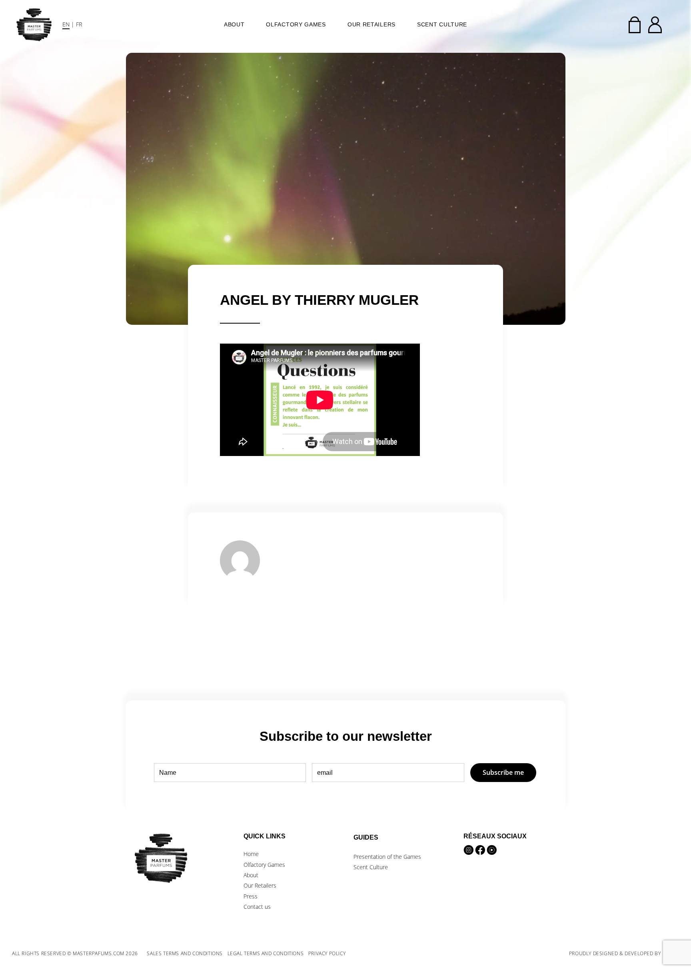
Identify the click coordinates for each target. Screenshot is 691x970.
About (234, 24)
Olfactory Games (296, 24)
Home (251, 854)
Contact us (257, 906)
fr (79, 24)
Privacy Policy (327, 953)
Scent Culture (442, 24)
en (66, 24)
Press (251, 896)
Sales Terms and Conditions (185, 953)
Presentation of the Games (387, 856)
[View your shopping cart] (635, 24)
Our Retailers (371, 24)
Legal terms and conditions (266, 953)
